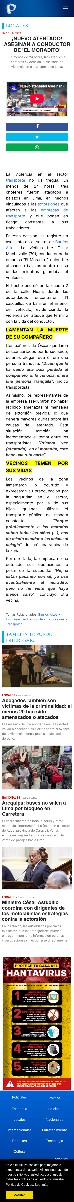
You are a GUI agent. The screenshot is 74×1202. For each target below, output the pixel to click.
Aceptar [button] (19, 1194)
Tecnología (54, 1141)
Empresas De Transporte (24, 619)
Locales (19, 1120)
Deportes (19, 1141)
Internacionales (19, 1130)
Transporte (14, 624)
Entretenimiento (54, 1130)
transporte (15, 180)
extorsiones (48, 204)
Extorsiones (55, 619)
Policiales (19, 1097)
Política (54, 1098)
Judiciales (54, 1109)
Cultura (19, 1152)
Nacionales (54, 1120)
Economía (19, 1109)
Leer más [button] (41, 1184)
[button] (66, 8)
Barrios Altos (47, 614)
